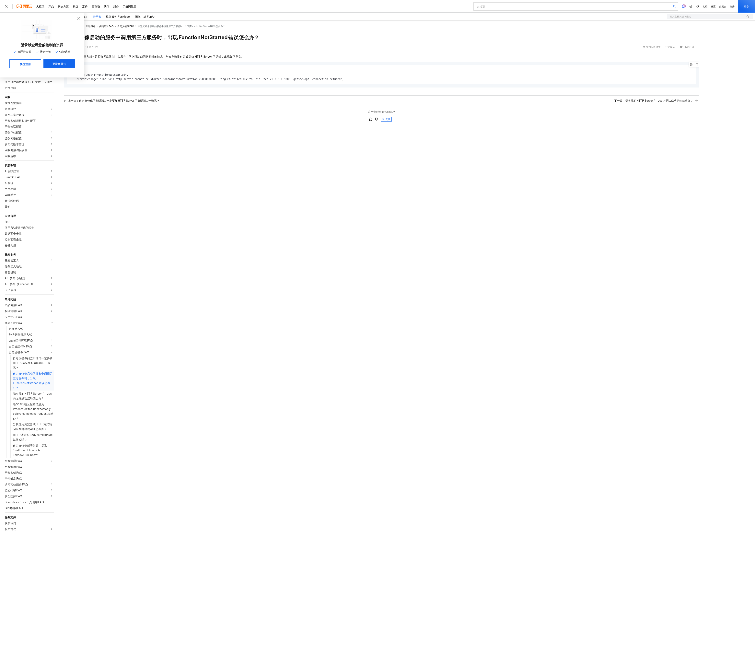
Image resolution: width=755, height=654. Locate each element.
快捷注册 (25, 64)
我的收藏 (689, 47)
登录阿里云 (59, 64)
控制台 (722, 6)
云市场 (96, 6)
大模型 (40, 6)
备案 (713, 6)
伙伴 (106, 6)
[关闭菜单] (6, 6)
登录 (746, 6)
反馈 (388, 119)
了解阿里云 (129, 6)
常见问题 (90, 26)
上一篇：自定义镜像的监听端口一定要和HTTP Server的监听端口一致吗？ (113, 100)
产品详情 (670, 47)
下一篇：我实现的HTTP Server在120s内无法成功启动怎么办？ (653, 100)
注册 (732, 6)
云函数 (97, 16)
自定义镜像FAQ (125, 26)
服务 (116, 6)
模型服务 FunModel (118, 16)
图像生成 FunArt (145, 16)
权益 (75, 6)
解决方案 (63, 6)
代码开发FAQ (106, 26)
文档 (705, 6)
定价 (85, 6)
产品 (51, 6)
